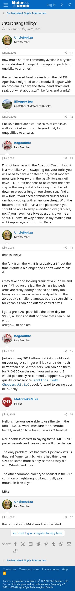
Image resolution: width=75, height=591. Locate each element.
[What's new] (62, 5)
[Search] (70, 5)
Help (65, 569)
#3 (71, 158)
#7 (71, 517)
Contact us (9, 569)
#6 (71, 414)
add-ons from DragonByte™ (50, 584)
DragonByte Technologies (30, 587)
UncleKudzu (12, 29)
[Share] (65, 52)
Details (49, 587)
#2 (71, 116)
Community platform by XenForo (36, 580)
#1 (71, 52)
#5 (71, 351)
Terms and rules (29, 569)
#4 (71, 247)
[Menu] (6, 5)
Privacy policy (50, 569)
